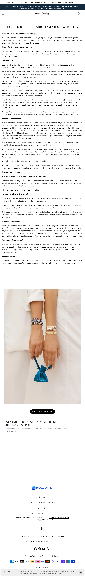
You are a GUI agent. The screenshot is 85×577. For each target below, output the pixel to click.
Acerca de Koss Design (42, 502)
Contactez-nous (42, 513)
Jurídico (42, 508)
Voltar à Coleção (42, 411)
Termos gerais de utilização (51, 573)
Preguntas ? (42, 497)
